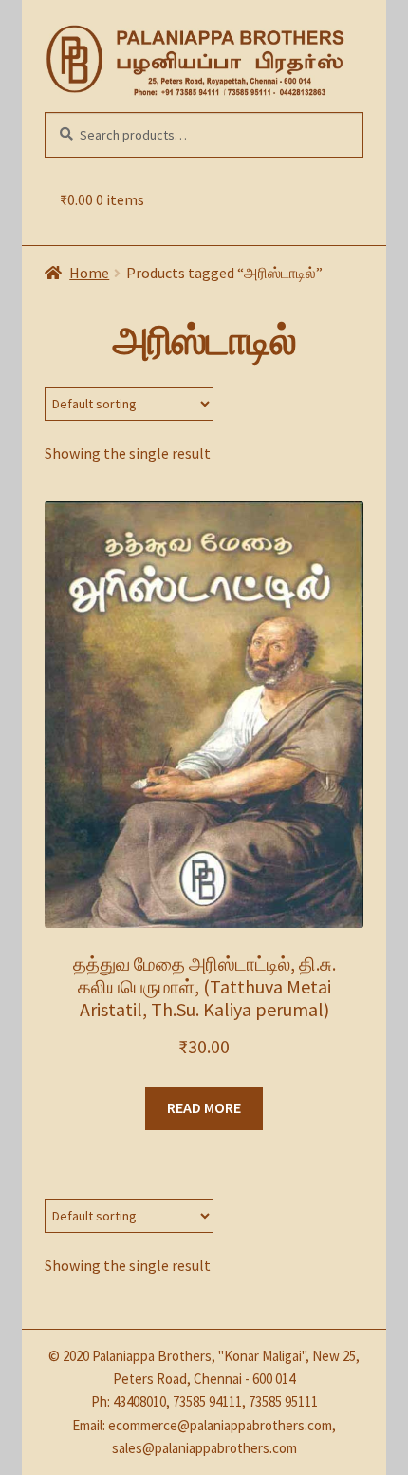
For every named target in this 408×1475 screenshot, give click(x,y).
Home (89, 272)
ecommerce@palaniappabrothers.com (220, 1425)
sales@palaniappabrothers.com (204, 1448)
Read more (204, 1107)
